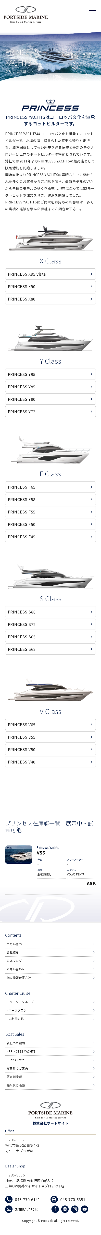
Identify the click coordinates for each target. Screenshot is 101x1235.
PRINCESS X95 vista (27, 274)
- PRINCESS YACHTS (21, 1051)
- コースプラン (17, 1010)
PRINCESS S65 (22, 637)
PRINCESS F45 (22, 537)
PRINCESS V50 (22, 749)
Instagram (75, 1209)
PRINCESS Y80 (22, 399)
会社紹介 (13, 952)
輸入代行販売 (16, 1085)
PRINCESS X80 (22, 299)
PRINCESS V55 (22, 737)
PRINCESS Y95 (22, 374)
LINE (65, 1209)
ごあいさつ (14, 944)
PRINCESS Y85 (22, 387)
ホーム (66, 55)
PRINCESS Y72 (22, 411)
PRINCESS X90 (22, 286)
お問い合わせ (16, 969)
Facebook (55, 1209)
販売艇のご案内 (17, 1068)
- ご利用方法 (15, 1018)
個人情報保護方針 (19, 977)
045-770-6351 (72, 1199)
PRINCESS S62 (22, 649)
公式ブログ (14, 961)
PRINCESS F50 (22, 524)
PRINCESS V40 (22, 762)
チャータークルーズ (20, 1002)
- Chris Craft (15, 1060)
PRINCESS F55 (22, 512)
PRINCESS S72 (22, 624)
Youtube (85, 1209)
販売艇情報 (14, 1076)
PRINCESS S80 (22, 612)
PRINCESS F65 (22, 487)
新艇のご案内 (76, 55)
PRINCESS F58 (22, 499)
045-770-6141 (27, 1199)
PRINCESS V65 (22, 724)
